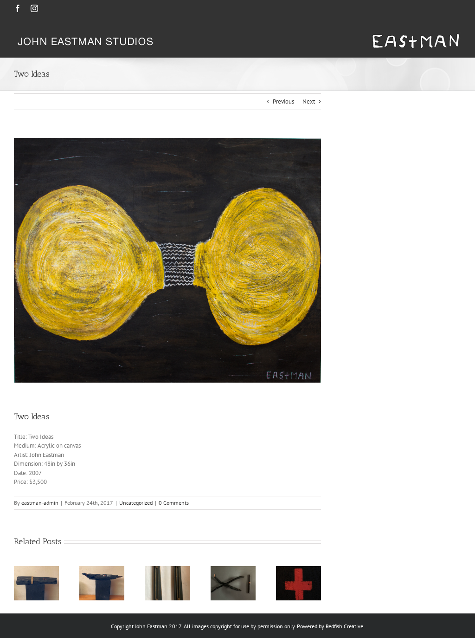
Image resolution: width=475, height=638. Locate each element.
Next (308, 101)
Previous (283, 101)
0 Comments (174, 502)
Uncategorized (136, 502)
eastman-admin (39, 502)
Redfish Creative (344, 626)
